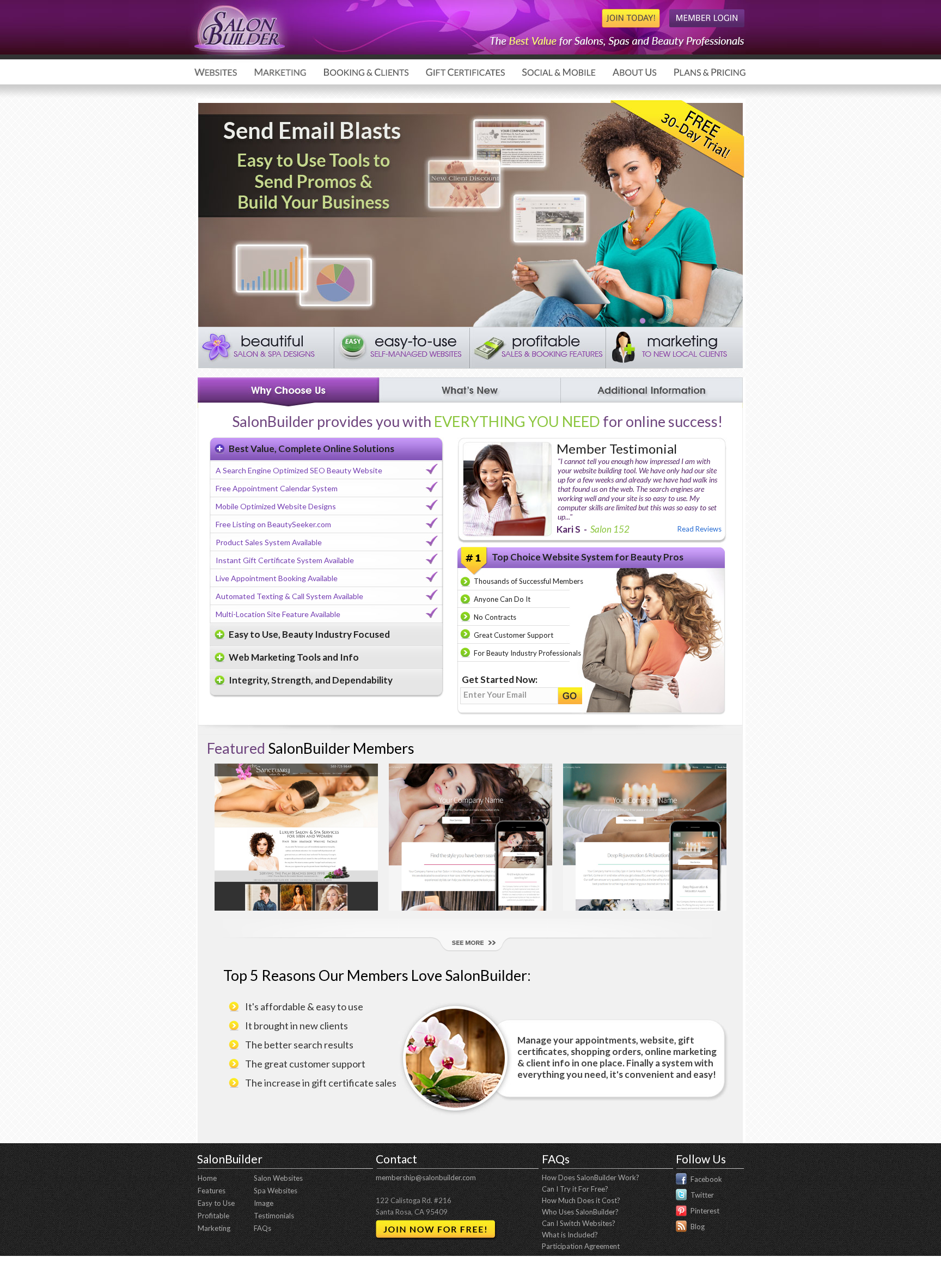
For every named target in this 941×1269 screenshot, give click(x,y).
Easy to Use (216, 1203)
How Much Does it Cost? (581, 1200)
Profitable (213, 1215)
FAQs (262, 1228)
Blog (698, 1226)
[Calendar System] (650, 321)
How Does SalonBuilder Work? (590, 1177)
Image (263, 1203)
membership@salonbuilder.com (426, 1177)
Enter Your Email (495, 694)
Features (211, 1190)
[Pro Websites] (659, 321)
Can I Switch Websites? (578, 1223)
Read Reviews (699, 528)
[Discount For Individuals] (668, 321)
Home (207, 1178)
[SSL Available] (694, 321)
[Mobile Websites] (703, 321)
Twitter (702, 1195)
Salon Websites (278, 1178)
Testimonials (274, 1215)
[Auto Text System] (633, 321)
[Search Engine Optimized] (720, 321)
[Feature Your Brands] (729, 321)
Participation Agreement (581, 1246)
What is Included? (570, 1234)
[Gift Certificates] (685, 321)
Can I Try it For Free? (575, 1189)
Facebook (706, 1179)
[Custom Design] (711, 321)
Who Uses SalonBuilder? (580, 1211)
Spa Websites (275, 1190)
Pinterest (705, 1210)
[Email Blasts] (642, 321)
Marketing (214, 1228)
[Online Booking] (677, 321)
